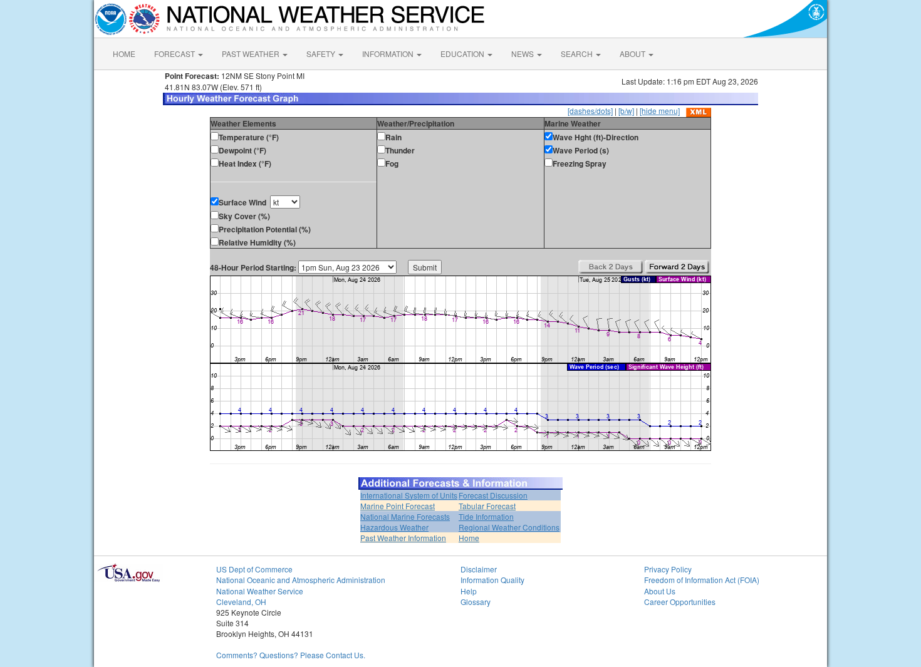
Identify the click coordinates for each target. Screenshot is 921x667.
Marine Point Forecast (397, 505)
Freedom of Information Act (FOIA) (701, 579)
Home (469, 537)
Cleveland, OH (241, 601)
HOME (124, 53)
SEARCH (578, 53)
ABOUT (633, 53)
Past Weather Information (403, 537)
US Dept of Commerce (254, 569)
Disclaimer (478, 569)
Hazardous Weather (394, 527)
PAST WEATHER (251, 53)
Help (468, 591)
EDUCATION (463, 53)
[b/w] (626, 110)
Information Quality (492, 579)
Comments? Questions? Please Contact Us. (290, 654)
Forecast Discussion (493, 495)
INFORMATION (388, 53)
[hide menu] (660, 110)
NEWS (523, 53)
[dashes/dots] (590, 110)
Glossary (475, 601)
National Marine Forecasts (405, 516)
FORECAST (175, 53)
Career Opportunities (679, 601)
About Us (659, 591)
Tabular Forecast (487, 505)
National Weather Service (259, 591)
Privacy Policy (668, 569)
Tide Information (486, 516)
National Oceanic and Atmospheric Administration (300, 579)
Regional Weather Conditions (509, 527)
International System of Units (408, 495)
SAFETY (321, 53)
